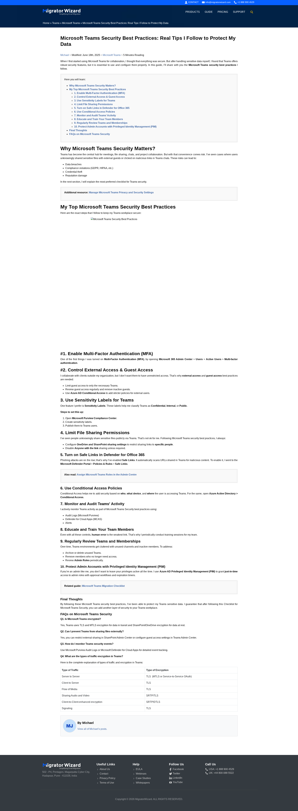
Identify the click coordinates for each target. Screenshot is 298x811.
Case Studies (143, 778)
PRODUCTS (192, 12)
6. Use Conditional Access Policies (94, 111)
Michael (64, 55)
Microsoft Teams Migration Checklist (103, 586)
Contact (193, 2)
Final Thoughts (78, 130)
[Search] (252, 12)
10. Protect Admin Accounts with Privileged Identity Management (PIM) (115, 126)
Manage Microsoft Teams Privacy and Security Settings (121, 192)
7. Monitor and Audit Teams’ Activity (95, 115)
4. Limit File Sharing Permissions (93, 104)
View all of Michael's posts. (92, 729)
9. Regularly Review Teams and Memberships (100, 123)
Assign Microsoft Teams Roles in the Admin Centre (107, 474)
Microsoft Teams (112, 55)
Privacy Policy (107, 778)
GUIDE (209, 12)
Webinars (141, 773)
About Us (105, 769)
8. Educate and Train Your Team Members (98, 119)
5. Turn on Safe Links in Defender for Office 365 (101, 108)
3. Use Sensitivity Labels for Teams (94, 100)
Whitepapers (143, 782)
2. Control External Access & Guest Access (99, 96)
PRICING (223, 12)
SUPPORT (239, 12)
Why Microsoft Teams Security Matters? (92, 85)
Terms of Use (107, 782)
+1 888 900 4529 (245, 2)
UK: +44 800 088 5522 (221, 773)
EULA (139, 769)
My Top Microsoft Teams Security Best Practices (97, 89)
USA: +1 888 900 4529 (221, 769)
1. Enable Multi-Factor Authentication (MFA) (99, 93)
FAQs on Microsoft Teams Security (89, 134)
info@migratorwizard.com (218, 2)
